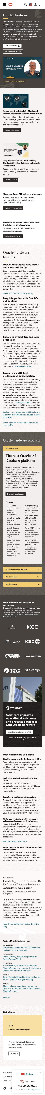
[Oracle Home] (10, 4)
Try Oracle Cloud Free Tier (13, 51)
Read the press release (12, 130)
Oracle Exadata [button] (12, 448)
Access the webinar (11, 180)
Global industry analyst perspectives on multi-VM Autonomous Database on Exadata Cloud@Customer (22, 988)
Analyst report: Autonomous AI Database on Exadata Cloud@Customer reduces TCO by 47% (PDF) (22, 414)
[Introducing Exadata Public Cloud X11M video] (22, 67)
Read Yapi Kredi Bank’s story (15, 841)
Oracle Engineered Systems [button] (17, 569)
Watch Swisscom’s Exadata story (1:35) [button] (20, 732)
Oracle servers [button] (11, 577)
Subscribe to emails (9, 1080)
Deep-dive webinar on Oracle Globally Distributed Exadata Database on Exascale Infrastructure (21, 163)
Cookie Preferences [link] (9, 1076)
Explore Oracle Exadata (15, 494)
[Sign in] (35, 4)
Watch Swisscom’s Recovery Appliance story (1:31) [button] (22, 738)
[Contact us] (40, 4)
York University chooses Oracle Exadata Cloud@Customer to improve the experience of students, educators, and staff (22, 968)
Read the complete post (13, 924)
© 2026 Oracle (8, 1073)
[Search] (25, 4)
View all (6, 997)
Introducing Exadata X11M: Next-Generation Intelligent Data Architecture (21, 948)
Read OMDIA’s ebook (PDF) (13, 208)
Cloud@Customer (23, 402)
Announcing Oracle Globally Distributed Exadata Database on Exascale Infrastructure (22, 112)
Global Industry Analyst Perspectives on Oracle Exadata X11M (20, 957)
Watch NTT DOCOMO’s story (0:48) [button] (18, 293)
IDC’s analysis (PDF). (22, 366)
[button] (4, 4)
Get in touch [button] (14, 1054)
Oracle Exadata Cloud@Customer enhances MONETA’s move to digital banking (21, 978)
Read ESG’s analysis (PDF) (13, 236)
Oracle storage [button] (11, 584)
